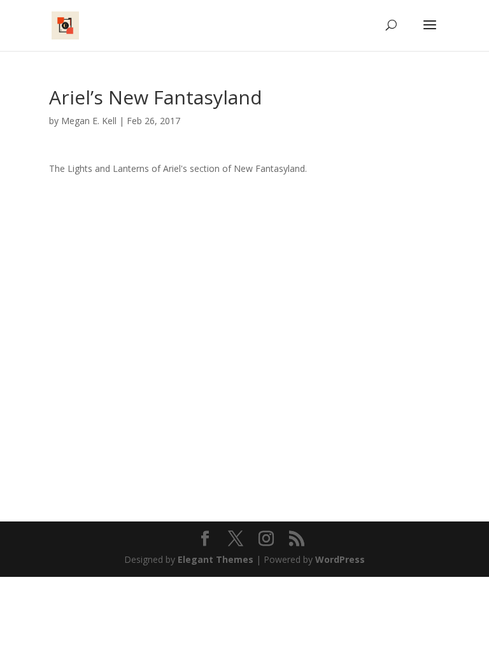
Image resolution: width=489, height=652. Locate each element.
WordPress (340, 559)
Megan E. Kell (89, 121)
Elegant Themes (215, 559)
